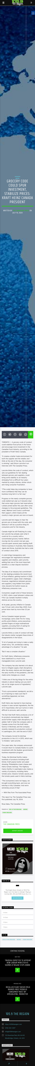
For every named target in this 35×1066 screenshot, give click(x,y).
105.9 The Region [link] (15, 809)
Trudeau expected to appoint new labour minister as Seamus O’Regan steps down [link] (18, 963)
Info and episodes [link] (17, 898)
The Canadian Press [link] (21, 210)
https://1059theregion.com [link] (13, 1024)
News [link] (17, 178)
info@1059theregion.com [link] (13, 1031)
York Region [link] (7, 812)
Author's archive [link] (17, 831)
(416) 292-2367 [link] (10, 1028)
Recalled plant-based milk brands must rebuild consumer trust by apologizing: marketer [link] (18, 990)
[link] (3, 3)
